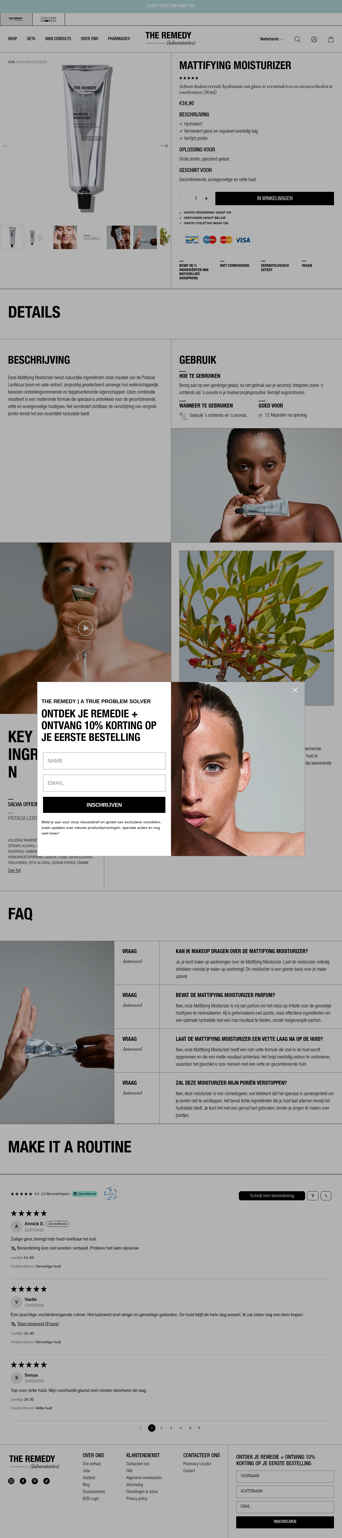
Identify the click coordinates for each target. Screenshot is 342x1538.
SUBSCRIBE (104, 805)
